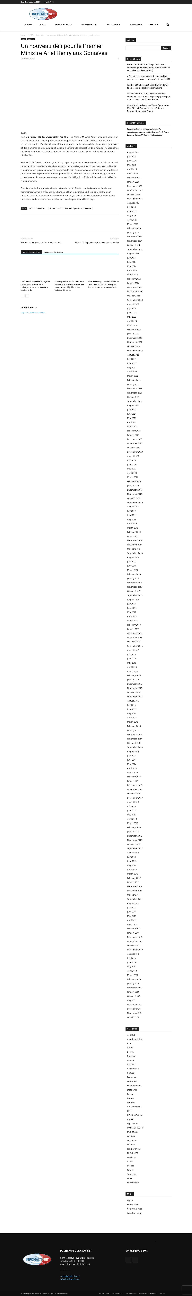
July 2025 (131, 207)
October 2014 (133, 743)
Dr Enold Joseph (55, 208)
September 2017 (135, 595)
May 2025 (131, 215)
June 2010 (131, 962)
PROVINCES (132, 1153)
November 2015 (134, 688)
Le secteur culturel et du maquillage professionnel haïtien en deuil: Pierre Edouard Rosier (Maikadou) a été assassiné (148, 132)
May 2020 (131, 468)
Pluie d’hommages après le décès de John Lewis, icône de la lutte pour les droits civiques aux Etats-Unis (103, 284)
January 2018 (133, 578)
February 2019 (134, 532)
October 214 (133, 1017)
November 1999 (134, 1004)
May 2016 (131, 662)
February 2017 (134, 624)
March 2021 (132, 426)
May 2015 (131, 713)
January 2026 (133, 181)
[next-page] (27, 295)
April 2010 (132, 970)
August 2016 (133, 650)
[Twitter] (169, 2)
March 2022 (132, 376)
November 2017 (134, 586)
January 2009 (133, 992)
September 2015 (135, 696)
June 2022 (131, 363)
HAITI (31, 35)
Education (132, 1081)
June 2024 (131, 262)
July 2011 (131, 907)
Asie (129, 1043)
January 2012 (133, 882)
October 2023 (133, 295)
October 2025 (133, 194)
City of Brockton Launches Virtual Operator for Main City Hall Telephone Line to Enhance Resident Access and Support (148, 108)
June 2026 (131, 160)
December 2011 (134, 886)
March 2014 (132, 772)
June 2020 (131, 464)
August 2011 (133, 903)
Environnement (134, 1085)
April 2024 (132, 270)
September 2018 (135, 553)
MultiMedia (132, 1132)
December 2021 (134, 388)
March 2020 (132, 477)
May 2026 (131, 165)
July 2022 (131, 359)
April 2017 (132, 616)
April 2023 (132, 321)
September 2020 (135, 451)
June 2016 (131, 658)
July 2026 (131, 156)
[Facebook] (165, 2)
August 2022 (133, 354)
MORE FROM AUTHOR (53, 252)
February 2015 (134, 726)
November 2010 (134, 941)
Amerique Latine (135, 1039)
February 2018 (134, 574)
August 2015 (133, 700)
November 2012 (134, 840)
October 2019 (133, 498)
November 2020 (134, 443)
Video (129, 1178)
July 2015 (131, 705)
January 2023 (133, 333)
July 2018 (131, 561)
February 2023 (134, 329)
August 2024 (133, 253)
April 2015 (132, 717)
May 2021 (131, 418)
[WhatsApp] (30, 65)
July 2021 (131, 409)
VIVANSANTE (133, 1182)
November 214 (134, 1013)
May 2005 (131, 1000)
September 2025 (135, 198)
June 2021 (131, 413)
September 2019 (135, 502)
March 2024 (132, 274)
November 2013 (134, 789)
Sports (130, 1170)
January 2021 (133, 435)
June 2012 (131, 861)
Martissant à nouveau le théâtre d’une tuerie (41, 242)
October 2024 (133, 245)
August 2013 (133, 802)
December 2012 (134, 835)
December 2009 (134, 987)
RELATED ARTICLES (31, 252)
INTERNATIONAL (135, 1115)
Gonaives (88, 208)
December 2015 (134, 684)
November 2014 (134, 738)
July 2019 (131, 511)
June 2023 (131, 312)
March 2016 (132, 671)
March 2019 (132, 527)
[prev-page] (22, 295)
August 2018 (133, 557)
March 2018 (132, 570)
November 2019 (134, 494)
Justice (130, 1119)
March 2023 (132, 325)
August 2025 (133, 203)
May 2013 (131, 814)
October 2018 (133, 549)
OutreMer (40, 35)
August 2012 (133, 852)
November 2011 (134, 890)
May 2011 (131, 916)
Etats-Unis (132, 1089)
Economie (131, 1077)
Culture (130, 1073)
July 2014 (131, 755)
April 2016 (132, 667)
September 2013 (135, 797)
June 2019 (131, 515)
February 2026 (134, 177)
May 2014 (131, 764)
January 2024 (133, 283)
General (131, 1102)
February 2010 (134, 979)
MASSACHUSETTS (135, 1127)
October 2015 (133, 692)
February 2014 (134, 776)
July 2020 (131, 460)
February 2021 (134, 430)
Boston (130, 1051)
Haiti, (31, 208)
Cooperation (133, 1068)
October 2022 (133, 346)
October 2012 (133, 844)
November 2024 (134, 241)
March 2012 (132, 873)
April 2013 (132, 819)
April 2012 (132, 869)
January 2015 (133, 730)
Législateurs (133, 1123)
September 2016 (135, 646)
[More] (43, 65)
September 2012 (135, 848)
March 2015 (132, 722)
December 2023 (134, 287)
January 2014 (133, 781)
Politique (131, 1144)
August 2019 (133, 506)
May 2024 (131, 266)
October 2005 (133, 996)
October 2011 (133, 894)
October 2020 (133, 447)
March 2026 (132, 173)
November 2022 (134, 342)
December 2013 (134, 785)
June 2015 (131, 709)
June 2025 (131, 211)
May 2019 (131, 519)
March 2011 (132, 924)
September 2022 (135, 350)
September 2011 (135, 899)
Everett (130, 1098)
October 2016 (133, 641)
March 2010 (132, 975)
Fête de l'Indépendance (73, 208)
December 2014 (134, 734)
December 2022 (134, 338)
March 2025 (132, 224)
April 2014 (132, 768)
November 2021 (134, 392)
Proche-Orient (133, 1148)
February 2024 (134, 278)
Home (23, 35)
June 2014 (131, 759)
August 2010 (133, 954)
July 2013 (131, 806)
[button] (167, 24)
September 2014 (135, 747)
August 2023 (133, 304)
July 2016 (131, 654)
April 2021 (132, 422)
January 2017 (133, 629)
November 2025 (134, 190)
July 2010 (131, 958)
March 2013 (132, 823)
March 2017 (132, 620)
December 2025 (134, 186)
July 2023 (131, 308)
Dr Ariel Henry (41, 208)
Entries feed (133, 1204)
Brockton (131, 1056)
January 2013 (133, 831)
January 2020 (133, 485)
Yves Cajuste (132, 129)
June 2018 (131, 565)
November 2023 (134, 291)
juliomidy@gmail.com (69, 1279)
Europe (130, 1094)
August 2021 (133, 405)
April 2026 (132, 169)
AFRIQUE (131, 1035)
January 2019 (133, 536)
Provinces (131, 1157)
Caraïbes (131, 1064)
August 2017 (133, 599)
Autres (130, 1047)
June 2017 (131, 608)
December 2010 (134, 937)
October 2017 (133, 591)
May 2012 (131, 865)
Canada (130, 1060)
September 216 (134, 1008)
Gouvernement (134, 1106)
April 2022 (132, 371)
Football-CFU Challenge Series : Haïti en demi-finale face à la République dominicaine (147, 86)
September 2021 (135, 401)
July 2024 (131, 257)
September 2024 (135, 249)
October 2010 (133, 945)
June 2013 (131, 810)
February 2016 (134, 675)
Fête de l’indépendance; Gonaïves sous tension (97, 242)
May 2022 (131, 367)
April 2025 (132, 219)
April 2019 (132, 523)
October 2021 (133, 397)
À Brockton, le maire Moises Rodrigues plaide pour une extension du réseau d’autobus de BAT (148, 77)
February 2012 (134, 878)
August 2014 (133, 751)
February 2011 (134, 928)
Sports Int (131, 1174)
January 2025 (133, 232)
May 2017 (131, 612)
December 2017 (134, 582)
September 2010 (135, 949)
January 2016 (133, 679)
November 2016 (134, 637)
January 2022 (133, 384)
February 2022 (134, 380)
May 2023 (131, 316)
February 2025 (134, 228)
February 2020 (134, 481)
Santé (130, 1161)
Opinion (131, 1136)
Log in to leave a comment (33, 312)
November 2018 (134, 544)
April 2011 (132, 920)
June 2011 (131, 911)
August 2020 (133, 456)
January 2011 (133, 932)
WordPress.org (134, 1213)
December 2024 (134, 236)
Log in (130, 1200)
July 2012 (131, 857)
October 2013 (133, 793)
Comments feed (134, 1208)
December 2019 (134, 489)
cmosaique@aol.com (69, 1276)
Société (130, 1165)
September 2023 (135, 300)
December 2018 (134, 540)
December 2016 (134, 633)
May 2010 (131, 966)
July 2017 (131, 603)
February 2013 (134, 827)
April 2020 (132, 473)
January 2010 (133, 983)
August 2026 (133, 152)
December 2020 (134, 439)
